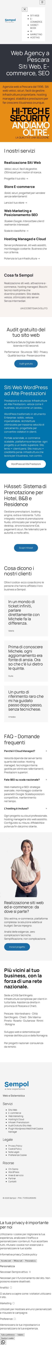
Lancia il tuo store (14, 202)
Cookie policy (29, 1254)
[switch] (30, 1272)
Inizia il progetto (17, 946)
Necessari (14, 1271)
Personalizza (30, 1261)
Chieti (23, 1017)
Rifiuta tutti (18, 1261)
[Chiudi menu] (24, 9)
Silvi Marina (34, 1017)
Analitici (4, 1287)
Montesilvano (22, 1013)
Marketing (6, 1303)
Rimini (40, 1020)
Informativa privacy (10, 1254)
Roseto (17, 1020)
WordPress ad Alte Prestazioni (26, 463)
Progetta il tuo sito (14, 178)
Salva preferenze (8, 1335)
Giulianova (29, 1020)
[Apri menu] (42, 2)
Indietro (20, 1335)
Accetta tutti (6, 1261)
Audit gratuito (26, 363)
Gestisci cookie (7, 1338)
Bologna (10, 1024)
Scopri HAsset (26, 547)
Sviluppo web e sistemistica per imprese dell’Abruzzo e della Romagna (25, 1033)
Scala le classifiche (15, 230)
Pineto (8, 1020)
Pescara (8, 1013)
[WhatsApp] (3, 1342)
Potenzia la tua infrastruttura (20, 258)
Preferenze (6, 1318)
